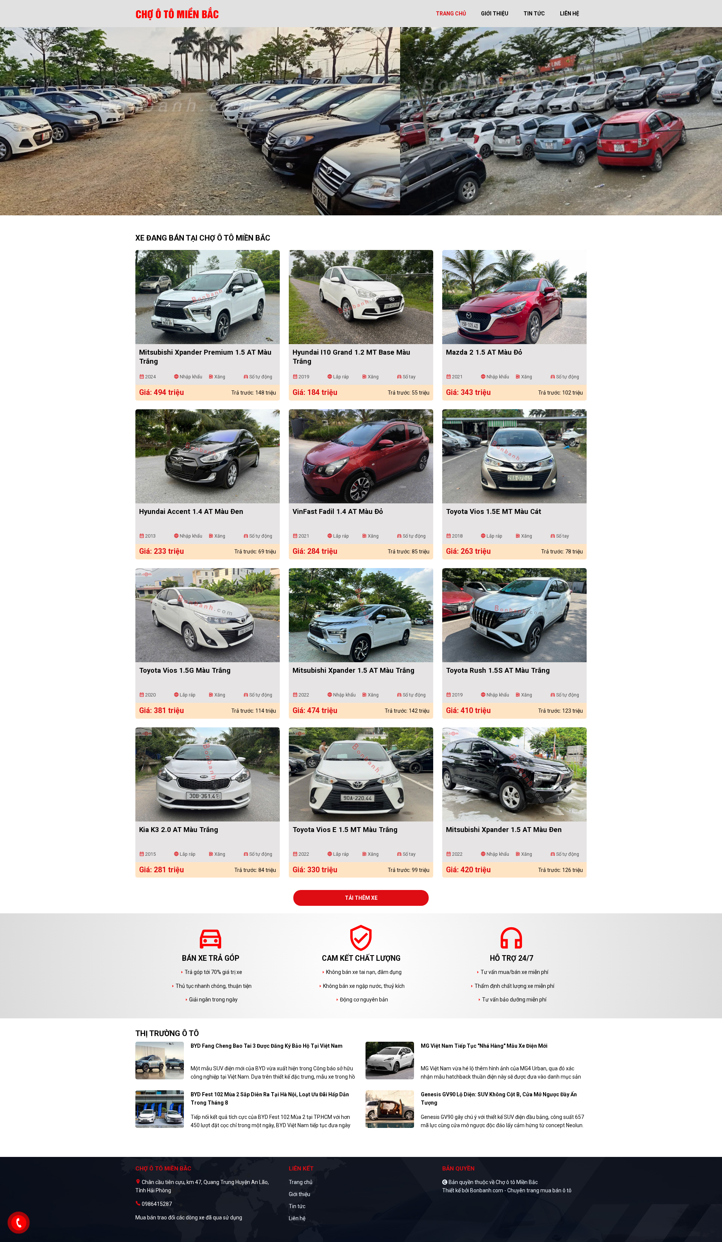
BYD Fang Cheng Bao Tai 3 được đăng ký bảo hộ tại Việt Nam (267, 1046)
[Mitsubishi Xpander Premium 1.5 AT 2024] (207, 297)
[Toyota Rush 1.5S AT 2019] (514, 615)
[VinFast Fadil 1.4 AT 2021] (361, 456)
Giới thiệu (299, 1194)
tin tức (534, 14)
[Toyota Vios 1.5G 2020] (207, 615)
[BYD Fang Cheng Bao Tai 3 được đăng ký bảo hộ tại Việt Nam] (159, 1060)
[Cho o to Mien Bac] (178, 13)
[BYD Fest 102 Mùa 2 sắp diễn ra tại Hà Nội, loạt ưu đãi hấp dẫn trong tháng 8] (159, 1109)
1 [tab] (357, 211)
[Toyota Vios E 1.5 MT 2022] (361, 774)
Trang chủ (300, 1182)
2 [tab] (365, 211)
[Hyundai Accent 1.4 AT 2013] (207, 456)
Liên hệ (297, 1218)
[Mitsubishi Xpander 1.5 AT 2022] (361, 615)
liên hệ (569, 14)
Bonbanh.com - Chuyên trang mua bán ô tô (521, 1190)
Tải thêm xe (361, 898)
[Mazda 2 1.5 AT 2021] (514, 297)
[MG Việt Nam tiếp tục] (390, 1060)
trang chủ (451, 14)
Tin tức (297, 1206)
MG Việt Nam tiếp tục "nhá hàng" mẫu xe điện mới (484, 1046)
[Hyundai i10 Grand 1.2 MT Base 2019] (361, 297)
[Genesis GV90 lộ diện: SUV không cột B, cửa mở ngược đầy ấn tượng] (390, 1109)
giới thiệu (494, 14)
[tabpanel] (361, 125)
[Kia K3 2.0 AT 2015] (207, 774)
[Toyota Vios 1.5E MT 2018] (514, 456)
